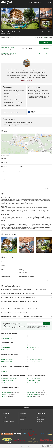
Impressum (22, 419)
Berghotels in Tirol (31, 345)
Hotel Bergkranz (4, 396)
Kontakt (4, 415)
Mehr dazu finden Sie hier (35, 327)
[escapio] (6, 2)
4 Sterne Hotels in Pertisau (33, 335)
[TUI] (33, 433)
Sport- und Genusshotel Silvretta (7, 390)
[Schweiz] (20, 440)
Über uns (21, 415)
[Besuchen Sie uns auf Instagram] (45, 446)
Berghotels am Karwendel (7, 380)
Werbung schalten (40, 419)
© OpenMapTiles (35, 152)
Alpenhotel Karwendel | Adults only (33, 390)
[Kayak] (7, 434)
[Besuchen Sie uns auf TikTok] (50, 446)
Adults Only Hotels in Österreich (8, 357)
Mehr (47, 188)
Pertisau (14, 6)
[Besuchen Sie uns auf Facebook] (43, 446)
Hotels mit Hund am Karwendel (34, 378)
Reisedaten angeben (45, 42)
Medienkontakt (40, 421)
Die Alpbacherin (4, 394)
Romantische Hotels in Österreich (34, 359)
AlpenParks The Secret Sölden (32, 392)
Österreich (7, 6)
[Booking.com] (20, 433)
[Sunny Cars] (7, 440)
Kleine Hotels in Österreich (33, 357)
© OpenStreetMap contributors (44, 152)
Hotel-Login (39, 415)
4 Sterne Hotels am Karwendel (8, 382)
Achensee (4, 371)
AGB (3, 419)
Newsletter (5, 417)
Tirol (10, 6)
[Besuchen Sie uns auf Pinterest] (48, 446)
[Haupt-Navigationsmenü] (51, 2)
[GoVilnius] (46, 440)
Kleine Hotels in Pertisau (7, 338)
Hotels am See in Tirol (32, 349)
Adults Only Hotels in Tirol (7, 345)
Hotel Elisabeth (30, 396)
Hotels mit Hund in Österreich (33, 361)
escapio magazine (23, 417)
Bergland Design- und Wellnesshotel (33, 394)
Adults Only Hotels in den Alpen (34, 382)
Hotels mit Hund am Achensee (33, 380)
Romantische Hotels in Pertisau (8, 335)
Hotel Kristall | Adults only (6, 392)
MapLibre (30, 152)
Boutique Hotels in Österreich (7, 361)
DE (46, 2)
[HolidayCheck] (46, 433)
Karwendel (4, 369)
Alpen (29, 369)
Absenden (47, 323)
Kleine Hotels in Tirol (6, 347)
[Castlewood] (33, 440)
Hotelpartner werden (41, 417)
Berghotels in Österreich (6, 359)
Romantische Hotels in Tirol (33, 347)
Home (2, 6)
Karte (50, 31)
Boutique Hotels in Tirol (6, 349)
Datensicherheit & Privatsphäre (8, 421)
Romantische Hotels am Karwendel (8, 378)
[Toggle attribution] (50, 153)
